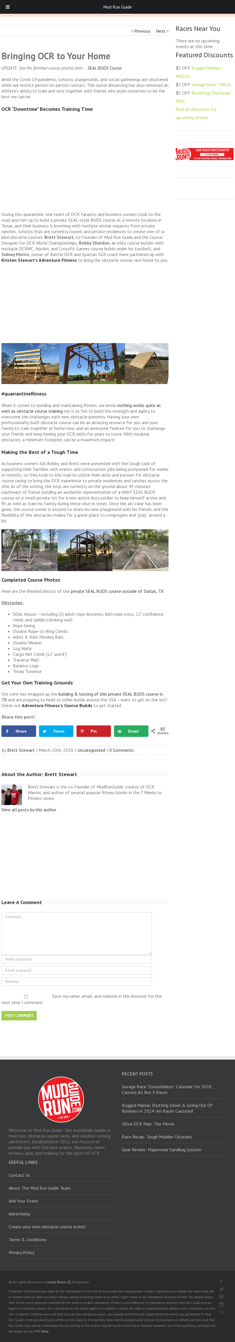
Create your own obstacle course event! (47, 1226)
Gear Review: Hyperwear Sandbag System (161, 1149)
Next (161, 31)
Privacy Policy (21, 1252)
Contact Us (19, 1175)
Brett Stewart (21, 750)
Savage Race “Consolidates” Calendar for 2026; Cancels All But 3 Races (167, 1089)
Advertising (19, 1214)
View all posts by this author (28, 809)
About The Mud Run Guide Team (39, 1188)
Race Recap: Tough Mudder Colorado (157, 1137)
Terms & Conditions (27, 1239)
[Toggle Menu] (7, 7)
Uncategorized (91, 750)
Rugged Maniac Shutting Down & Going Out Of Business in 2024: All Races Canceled (167, 1108)
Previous (142, 31)
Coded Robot (56, 1282)
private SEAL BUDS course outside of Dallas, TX (117, 591)
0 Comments (121, 750)
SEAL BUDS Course (104, 68)
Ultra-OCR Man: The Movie (148, 1124)
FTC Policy (41, 1331)
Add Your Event (23, 1201)
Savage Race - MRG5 (211, 84)
